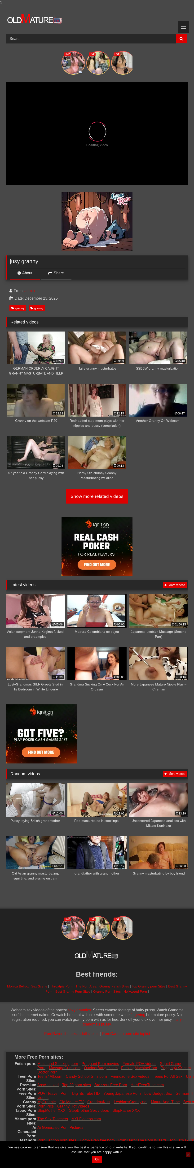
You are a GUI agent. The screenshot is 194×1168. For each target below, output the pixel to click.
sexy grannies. (80, 1010)
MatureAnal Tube (165, 1102)
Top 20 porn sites (76, 1085)
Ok (97, 1159)
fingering (138, 1015)
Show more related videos (97, 496)
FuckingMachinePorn (139, 1068)
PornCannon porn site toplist (126, 1034)
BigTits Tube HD (86, 1093)
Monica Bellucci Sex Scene (27, 986)
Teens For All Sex (167, 1076)
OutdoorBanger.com (101, 1068)
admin (29, 291)
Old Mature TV (71, 1102)
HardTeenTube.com (147, 1085)
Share (58, 273)
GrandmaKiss (98, 1102)
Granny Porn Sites (107, 991)
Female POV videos (139, 1064)
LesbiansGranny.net (130, 1102)
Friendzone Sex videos (129, 1076)
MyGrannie (46, 1102)
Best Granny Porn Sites (72, 991)
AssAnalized (48, 1085)
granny (20, 308)
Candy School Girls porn (86, 1076)
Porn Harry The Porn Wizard (142, 1140)
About (27, 273)
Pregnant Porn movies (100, 1064)
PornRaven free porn (97, 1140)
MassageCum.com (64, 1068)
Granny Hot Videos (73, 1106)
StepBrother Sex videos (89, 1110)
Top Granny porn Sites (148, 986)
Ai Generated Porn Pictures (60, 1127)
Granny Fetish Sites (114, 986)
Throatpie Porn (61, 986)
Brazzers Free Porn (110, 1085)
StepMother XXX (51, 1110)
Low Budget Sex (158, 1093)
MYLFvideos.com (86, 1119)
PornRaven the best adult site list (71, 1034)
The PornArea (86, 986)
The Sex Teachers (52, 1119)
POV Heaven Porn (53, 1093)
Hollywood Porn (135, 991)
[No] (188, 1154)
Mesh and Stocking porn (57, 1064)
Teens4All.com (49, 1076)
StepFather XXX (126, 1110)
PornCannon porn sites (56, 1140)
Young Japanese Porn (122, 1093)
